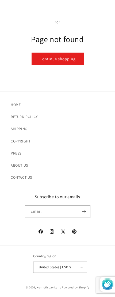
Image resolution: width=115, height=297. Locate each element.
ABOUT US (19, 165)
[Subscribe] (84, 211)
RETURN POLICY (24, 116)
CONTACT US (21, 177)
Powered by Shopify (75, 287)
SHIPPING (19, 128)
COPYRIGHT (20, 141)
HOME (16, 104)
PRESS (16, 153)
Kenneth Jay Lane (49, 287)
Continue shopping (58, 58)
